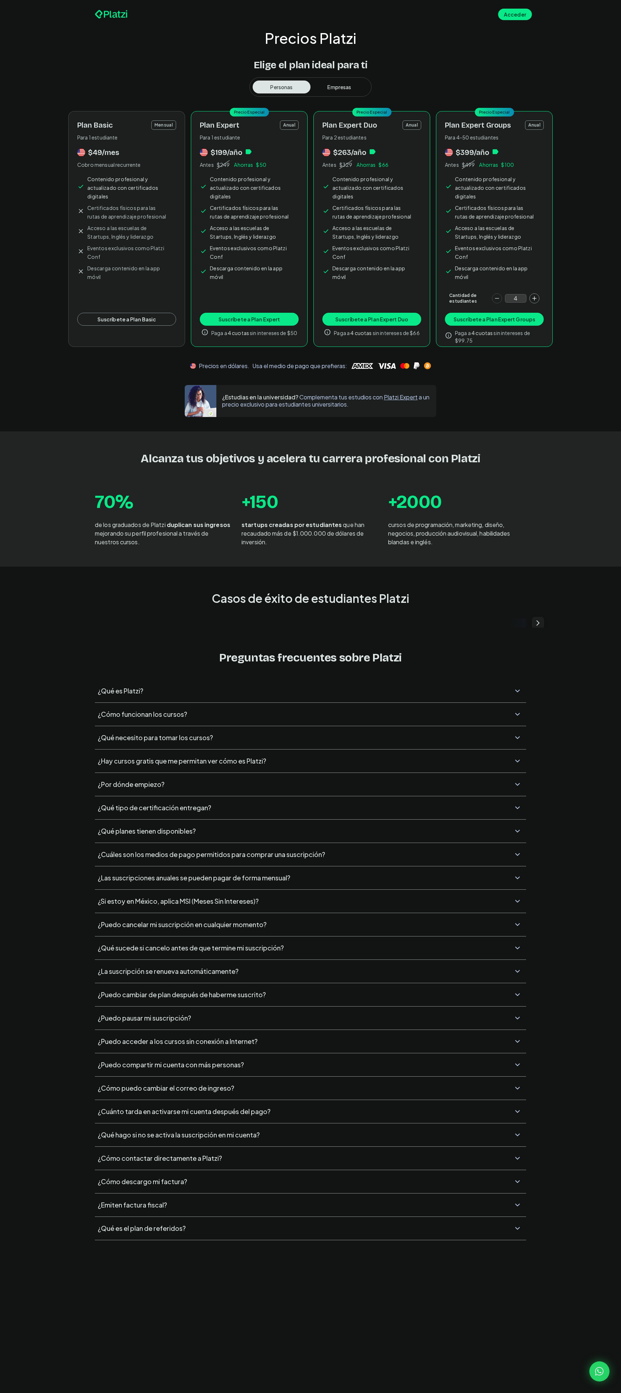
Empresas (339, 87)
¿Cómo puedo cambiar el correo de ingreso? (166, 1088)
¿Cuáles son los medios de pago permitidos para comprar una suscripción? (211, 854)
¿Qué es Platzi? (120, 691)
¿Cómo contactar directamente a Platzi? (160, 1158)
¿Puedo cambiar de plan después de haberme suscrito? (182, 994)
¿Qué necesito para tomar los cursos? (155, 737)
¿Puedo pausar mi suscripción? (144, 1018)
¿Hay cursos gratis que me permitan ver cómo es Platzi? (182, 761)
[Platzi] (111, 14)
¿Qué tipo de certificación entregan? (154, 807)
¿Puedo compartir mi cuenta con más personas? (171, 1064)
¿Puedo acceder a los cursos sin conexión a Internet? (178, 1041)
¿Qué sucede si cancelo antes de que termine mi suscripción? (191, 948)
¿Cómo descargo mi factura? (142, 1181)
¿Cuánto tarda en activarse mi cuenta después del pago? (184, 1111)
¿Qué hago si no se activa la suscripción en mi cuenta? (179, 1135)
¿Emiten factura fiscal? (132, 1205)
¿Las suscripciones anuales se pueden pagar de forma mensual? (194, 878)
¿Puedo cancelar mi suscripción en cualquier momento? (182, 924)
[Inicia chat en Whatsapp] (599, 1371)
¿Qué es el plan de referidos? (142, 1228)
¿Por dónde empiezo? (131, 784)
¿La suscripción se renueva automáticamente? (168, 971)
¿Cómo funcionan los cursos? (142, 714)
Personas (281, 87)
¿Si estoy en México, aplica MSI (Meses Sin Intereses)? (178, 901)
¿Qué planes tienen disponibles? (147, 831)
